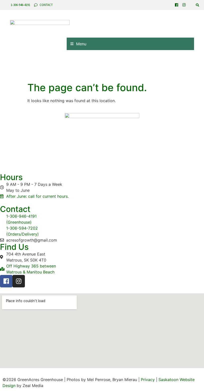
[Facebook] (176, 5)
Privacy (148, 379)
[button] (197, 5)
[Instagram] (184, 5)
